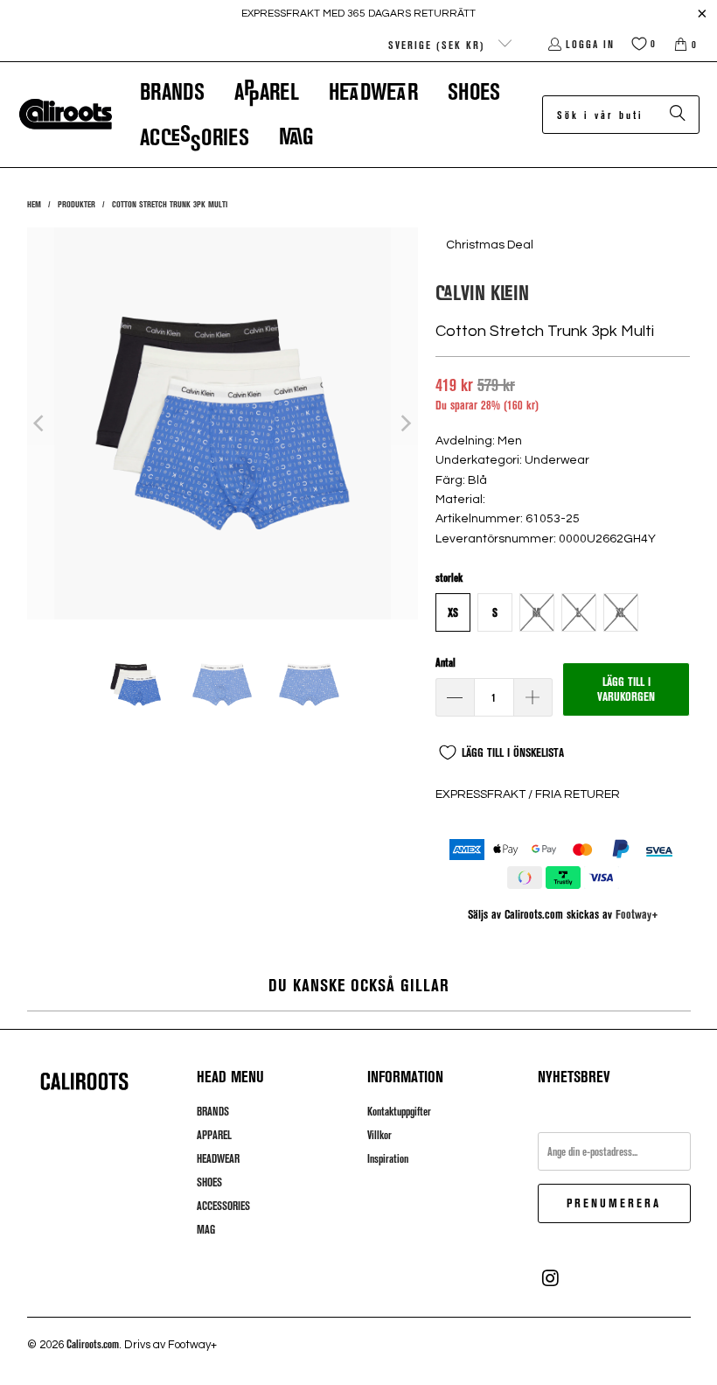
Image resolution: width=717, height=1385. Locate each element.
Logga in (590, 44)
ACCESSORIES (223, 1206)
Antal (445, 662)
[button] (172, 91)
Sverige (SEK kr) (439, 44)
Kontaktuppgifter (399, 1111)
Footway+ (637, 913)
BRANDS (213, 1111)
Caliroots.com (92, 1344)
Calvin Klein (482, 291)
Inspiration (387, 1158)
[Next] (405, 423)
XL (620, 612)
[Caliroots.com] (65, 114)
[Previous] (40, 423)
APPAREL (214, 1135)
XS (453, 612)
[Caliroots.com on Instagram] (551, 1278)
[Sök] (678, 114)
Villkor (379, 1135)
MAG (206, 1229)
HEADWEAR (218, 1158)
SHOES (209, 1182)
